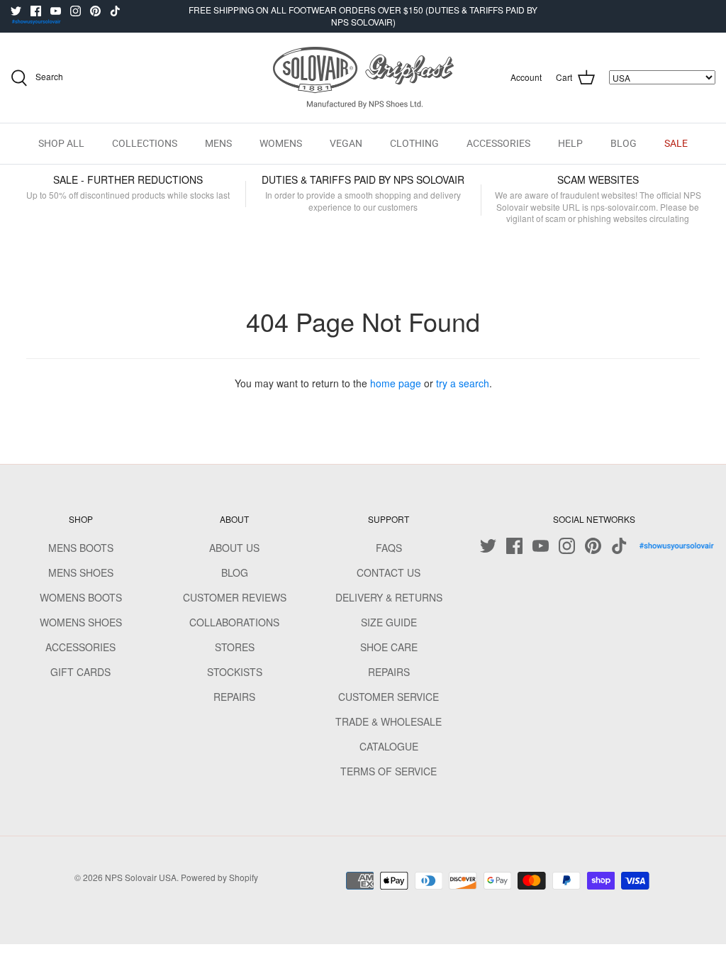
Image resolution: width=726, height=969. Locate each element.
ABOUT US (234, 548)
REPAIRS (234, 697)
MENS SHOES (80, 572)
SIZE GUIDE (389, 622)
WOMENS (280, 143)
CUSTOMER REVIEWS (234, 597)
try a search (462, 383)
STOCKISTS (234, 672)
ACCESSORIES (498, 143)
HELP (570, 143)
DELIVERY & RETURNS (388, 597)
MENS (218, 143)
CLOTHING (414, 143)
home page (395, 383)
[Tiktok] (115, 11)
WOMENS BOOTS (81, 597)
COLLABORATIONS (234, 622)
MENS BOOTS (80, 548)
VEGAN (346, 143)
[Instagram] (75, 11)
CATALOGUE (388, 746)
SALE (676, 143)
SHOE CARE (389, 647)
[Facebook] (35, 11)
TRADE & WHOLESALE (388, 721)
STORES (235, 647)
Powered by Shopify (219, 877)
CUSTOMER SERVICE (388, 697)
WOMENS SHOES (81, 622)
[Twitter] (16, 11)
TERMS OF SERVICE (388, 771)
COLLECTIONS (144, 143)
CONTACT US (388, 572)
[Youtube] (55, 11)
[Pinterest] (95, 11)
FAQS (389, 548)
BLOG (623, 143)
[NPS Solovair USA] (363, 78)
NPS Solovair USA (141, 877)
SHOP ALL (61, 143)
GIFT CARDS (80, 672)
